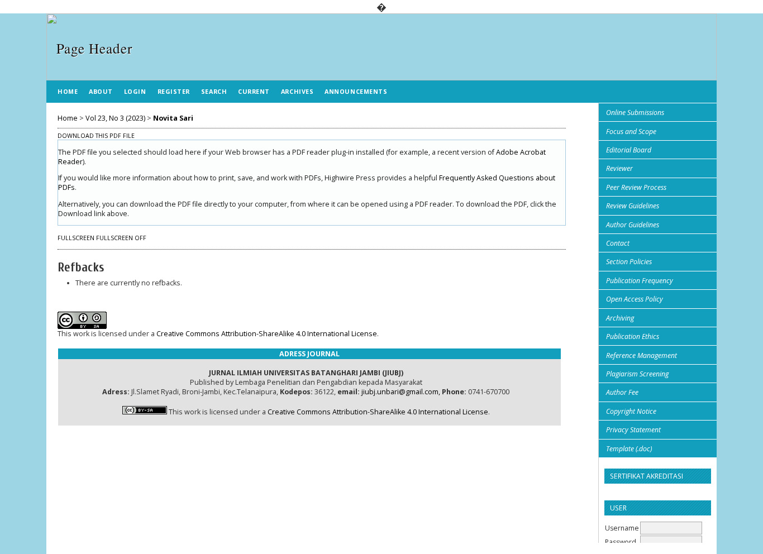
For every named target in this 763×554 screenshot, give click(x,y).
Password (620, 542)
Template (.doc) (629, 448)
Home (68, 91)
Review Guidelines (632, 206)
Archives (297, 91)
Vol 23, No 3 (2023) (115, 118)
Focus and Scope (631, 131)
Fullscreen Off (121, 238)
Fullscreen (76, 238)
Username (622, 528)
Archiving (620, 318)
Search (214, 91)
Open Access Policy (634, 299)
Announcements (356, 91)
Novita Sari (173, 118)
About (101, 91)
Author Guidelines (632, 225)
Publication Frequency (639, 280)
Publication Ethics (632, 336)
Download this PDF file (96, 136)
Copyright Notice (631, 411)
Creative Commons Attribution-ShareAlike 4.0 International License (266, 333)
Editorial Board (628, 150)
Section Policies (629, 261)
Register (174, 91)
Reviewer (619, 168)
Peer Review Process (636, 187)
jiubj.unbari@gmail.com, (400, 392)
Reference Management (641, 355)
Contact (618, 243)
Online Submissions (635, 112)
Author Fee (622, 392)
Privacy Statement (633, 429)
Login (135, 91)
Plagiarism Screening (637, 374)
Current (254, 91)
